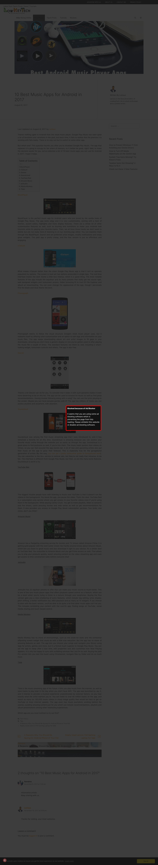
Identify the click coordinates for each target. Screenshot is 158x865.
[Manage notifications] (4, 860)
